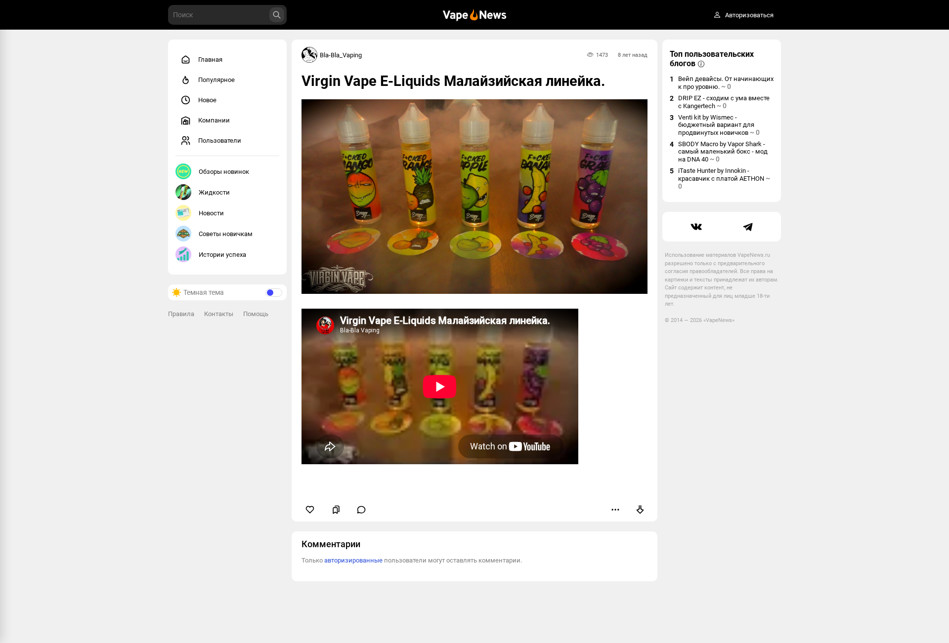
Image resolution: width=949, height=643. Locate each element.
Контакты (218, 314)
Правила (181, 314)
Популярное (216, 79)
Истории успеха (222, 254)
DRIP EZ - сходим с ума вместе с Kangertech (724, 102)
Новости (211, 213)
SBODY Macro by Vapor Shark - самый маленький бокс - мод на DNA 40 (723, 151)
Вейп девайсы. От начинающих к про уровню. (726, 82)
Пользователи (219, 140)
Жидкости (214, 192)
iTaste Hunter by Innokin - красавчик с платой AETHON (724, 178)
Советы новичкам (226, 234)
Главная (210, 59)
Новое (207, 100)
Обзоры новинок (224, 171)
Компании (214, 120)
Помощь (255, 314)
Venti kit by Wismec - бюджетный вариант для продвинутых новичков (719, 125)
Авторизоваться (749, 15)
